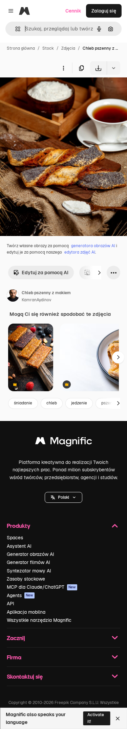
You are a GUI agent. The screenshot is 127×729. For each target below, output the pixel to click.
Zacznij (16, 637)
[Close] (117, 718)
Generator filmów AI (28, 562)
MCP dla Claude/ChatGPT (41, 587)
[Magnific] (63, 442)
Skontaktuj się (25, 676)
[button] (63, 497)
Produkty (18, 525)
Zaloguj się (103, 11)
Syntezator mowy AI (29, 571)
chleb (51, 403)
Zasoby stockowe (26, 579)
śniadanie (23, 403)
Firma (14, 657)
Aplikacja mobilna (26, 612)
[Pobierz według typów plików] (113, 68)
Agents (20, 595)
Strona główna (21, 48)
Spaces (15, 538)
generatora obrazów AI (93, 246)
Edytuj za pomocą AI (45, 272)
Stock (48, 48)
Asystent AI (19, 546)
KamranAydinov (36, 300)
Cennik (73, 11)
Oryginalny (47, 90)
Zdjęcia (68, 48)
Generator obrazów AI (30, 554)
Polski (63, 497)
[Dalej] (99, 272)
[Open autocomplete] (15, 28)
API (10, 604)
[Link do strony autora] (13, 296)
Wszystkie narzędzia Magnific (39, 620)
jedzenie (79, 403)
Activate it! (95, 718)
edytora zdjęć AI (79, 252)
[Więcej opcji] (63, 68)
